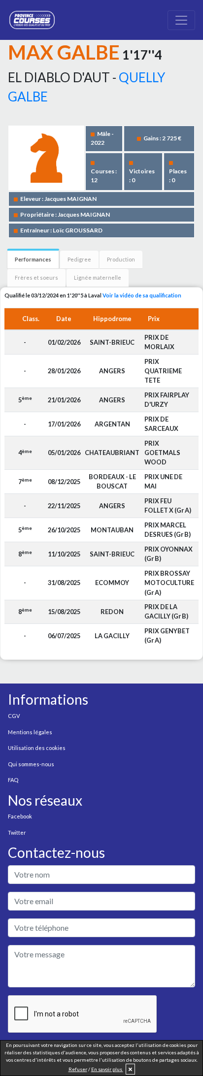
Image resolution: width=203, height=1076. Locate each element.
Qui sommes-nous (31, 764)
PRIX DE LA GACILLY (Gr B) (166, 611)
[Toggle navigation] (181, 20)
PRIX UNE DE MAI (163, 481)
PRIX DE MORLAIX (159, 342)
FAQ (13, 780)
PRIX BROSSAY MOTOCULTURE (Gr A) (169, 582)
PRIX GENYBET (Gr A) (167, 635)
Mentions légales (30, 732)
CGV (14, 716)
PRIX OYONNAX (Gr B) (168, 553)
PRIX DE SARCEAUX (161, 423)
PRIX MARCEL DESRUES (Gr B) (167, 529)
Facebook (20, 816)
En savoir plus (107, 1069)
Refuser (77, 1069)
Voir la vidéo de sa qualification (141, 295)
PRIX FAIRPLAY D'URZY (166, 399)
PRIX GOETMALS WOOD (162, 452)
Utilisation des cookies (37, 748)
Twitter (17, 832)
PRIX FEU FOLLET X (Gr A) (167, 505)
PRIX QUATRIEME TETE (163, 371)
